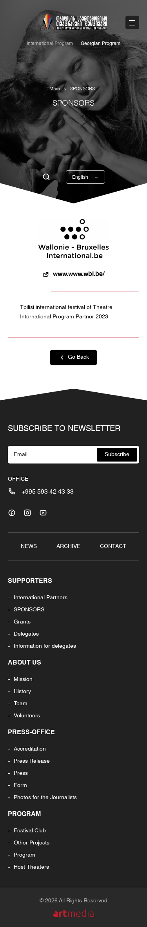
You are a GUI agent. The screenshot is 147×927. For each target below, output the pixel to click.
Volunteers (27, 716)
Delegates (26, 634)
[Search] (46, 177)
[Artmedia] (73, 913)
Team (20, 703)
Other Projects (31, 843)
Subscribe (117, 454)
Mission (23, 679)
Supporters (30, 581)
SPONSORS (82, 89)
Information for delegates (45, 646)
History (22, 691)
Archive (68, 546)
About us (24, 663)
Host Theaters (31, 867)
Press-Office (31, 732)
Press (21, 773)
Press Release (32, 761)
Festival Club (30, 831)
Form (20, 785)
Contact (113, 546)
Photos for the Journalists (45, 797)
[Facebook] (12, 513)
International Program (50, 43)
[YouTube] (43, 513)
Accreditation (30, 749)
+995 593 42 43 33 (48, 492)
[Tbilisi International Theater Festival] (73, 22)
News (29, 546)
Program (24, 814)
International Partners (40, 597)
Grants (22, 622)
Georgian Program (100, 43)
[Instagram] (27, 513)
